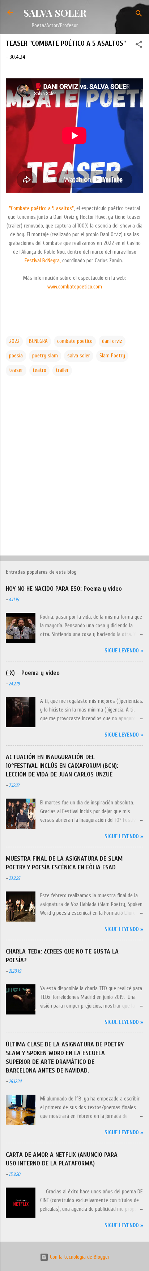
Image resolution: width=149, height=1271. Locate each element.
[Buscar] (139, 15)
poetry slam (45, 356)
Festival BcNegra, (43, 261)
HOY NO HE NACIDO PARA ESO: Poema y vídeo (64, 589)
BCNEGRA (38, 341)
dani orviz (112, 341)
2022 (14, 341)
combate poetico (75, 341)
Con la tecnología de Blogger (79, 1257)
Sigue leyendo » (124, 651)
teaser (16, 370)
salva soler (78, 356)
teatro (39, 370)
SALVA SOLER (54, 12)
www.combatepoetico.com (74, 287)
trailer (62, 370)
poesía (16, 356)
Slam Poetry (112, 356)
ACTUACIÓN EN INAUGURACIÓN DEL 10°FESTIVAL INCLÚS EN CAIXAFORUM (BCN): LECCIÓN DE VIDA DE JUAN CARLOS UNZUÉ (62, 765)
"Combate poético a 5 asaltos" (41, 208)
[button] (139, 46)
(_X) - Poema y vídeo (33, 673)
